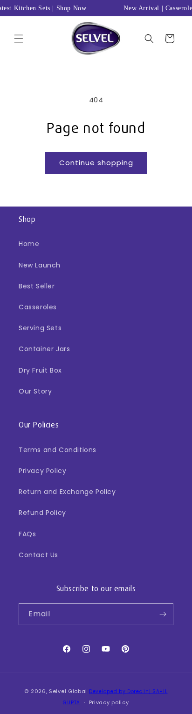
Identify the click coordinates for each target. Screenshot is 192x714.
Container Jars (44, 349)
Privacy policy (109, 702)
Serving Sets (40, 328)
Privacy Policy (42, 470)
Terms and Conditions (57, 449)
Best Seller (37, 286)
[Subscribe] (162, 614)
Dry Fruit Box (40, 370)
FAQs (27, 534)
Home (29, 243)
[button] (18, 38)
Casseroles (38, 307)
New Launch (40, 265)
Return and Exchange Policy (67, 491)
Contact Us (38, 555)
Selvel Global (68, 691)
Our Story (35, 391)
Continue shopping (96, 162)
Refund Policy (42, 512)
